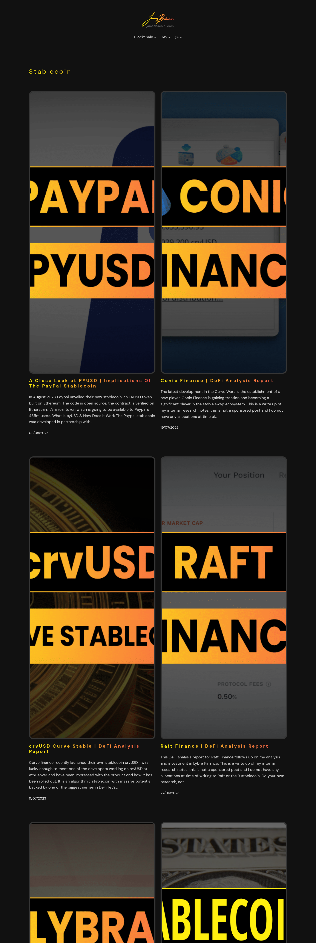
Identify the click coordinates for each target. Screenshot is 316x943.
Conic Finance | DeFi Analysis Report (217, 380)
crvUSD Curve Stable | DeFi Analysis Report (84, 749)
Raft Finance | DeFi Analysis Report (215, 746)
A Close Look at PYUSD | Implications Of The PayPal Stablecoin (90, 383)
